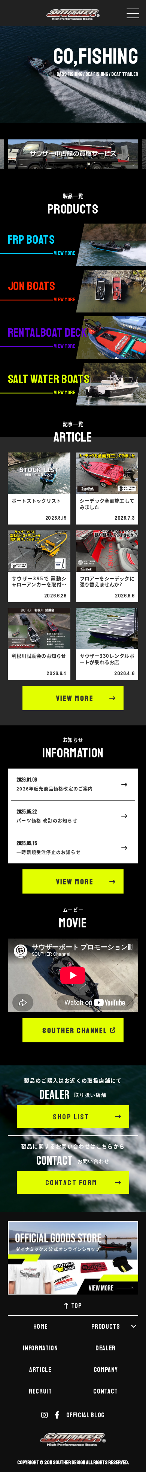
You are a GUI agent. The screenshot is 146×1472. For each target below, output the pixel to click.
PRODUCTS (105, 1326)
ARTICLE (40, 1370)
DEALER (105, 1348)
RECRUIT (40, 1391)
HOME (40, 1326)
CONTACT (105, 1391)
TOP (76, 1306)
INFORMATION (40, 1348)
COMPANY (106, 1370)
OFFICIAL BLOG (85, 1415)
